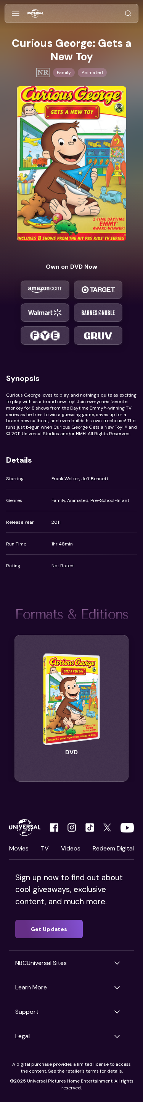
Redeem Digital (113, 848)
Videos (70, 848)
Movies (19, 848)
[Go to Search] (128, 14)
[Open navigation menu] (15, 13)
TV (45, 848)
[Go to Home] (35, 13)
